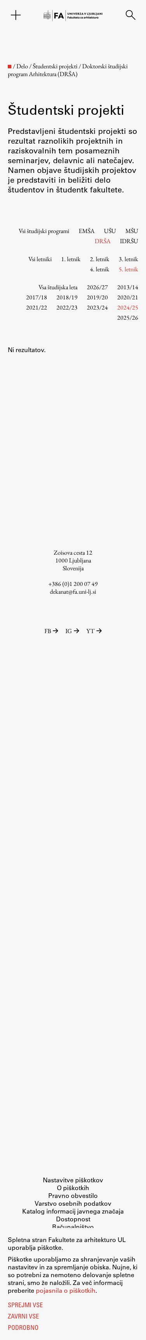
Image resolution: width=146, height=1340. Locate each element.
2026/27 (97, 287)
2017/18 (36, 297)
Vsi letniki (40, 259)
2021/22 (36, 307)
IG (68, 631)
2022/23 (66, 307)
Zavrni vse (23, 1317)
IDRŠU (129, 241)
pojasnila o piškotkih (65, 1290)
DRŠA (103, 241)
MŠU (131, 231)
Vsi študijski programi (44, 231)
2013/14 (127, 287)
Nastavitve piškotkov (73, 1180)
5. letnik (128, 269)
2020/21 (127, 297)
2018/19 (66, 297)
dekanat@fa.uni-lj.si (73, 591)
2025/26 (127, 317)
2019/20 (97, 297)
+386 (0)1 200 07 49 (73, 584)
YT (90, 631)
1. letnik (71, 259)
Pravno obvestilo (73, 1195)
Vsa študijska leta (58, 287)
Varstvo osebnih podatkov (73, 1203)
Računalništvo (73, 1227)
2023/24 (97, 307)
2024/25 (127, 307)
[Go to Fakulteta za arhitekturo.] (9, 66)
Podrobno (23, 1328)
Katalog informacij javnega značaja (73, 1211)
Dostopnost (73, 1219)
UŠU (110, 231)
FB (47, 631)
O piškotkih (73, 1187)
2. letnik (99, 259)
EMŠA (87, 231)
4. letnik (99, 269)
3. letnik (128, 259)
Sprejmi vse (25, 1306)
